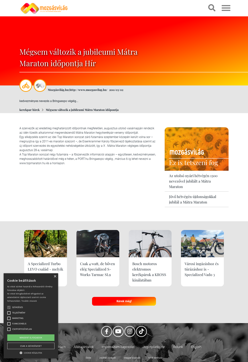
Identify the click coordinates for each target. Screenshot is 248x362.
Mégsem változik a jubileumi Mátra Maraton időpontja (82, 110)
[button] (30, 352)
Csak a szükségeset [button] (31, 346)
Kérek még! (124, 301)
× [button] (55, 276)
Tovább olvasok (29, 300)
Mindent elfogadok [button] (31, 337)
